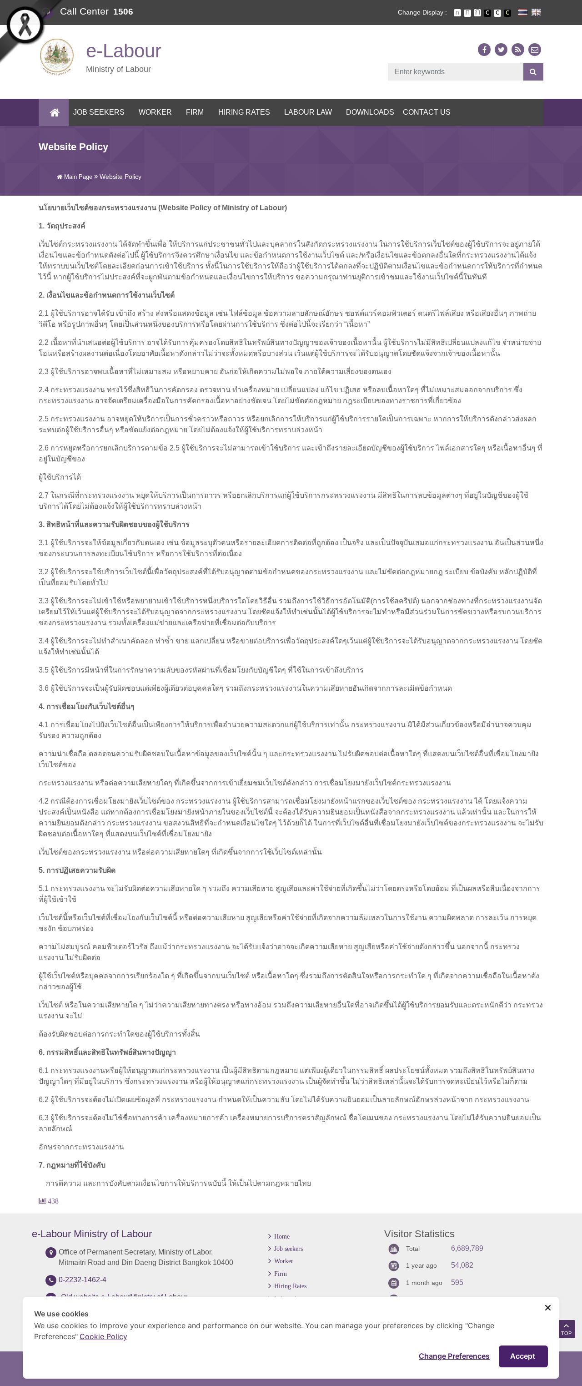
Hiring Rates (244, 112)
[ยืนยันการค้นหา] (533, 72)
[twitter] (501, 50)
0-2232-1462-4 (82, 1280)
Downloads (370, 112)
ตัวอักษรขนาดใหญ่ (477, 12)
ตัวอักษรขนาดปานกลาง (467, 13)
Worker (155, 112)
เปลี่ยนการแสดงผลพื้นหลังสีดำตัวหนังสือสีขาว (487, 13)
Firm (195, 112)
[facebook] (484, 50)
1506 (123, 11)
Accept (523, 1356)
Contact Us (427, 112)
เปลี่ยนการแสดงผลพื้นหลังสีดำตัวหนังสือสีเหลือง (507, 13)
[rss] (518, 50)
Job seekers (99, 112)
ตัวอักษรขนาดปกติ (457, 12)
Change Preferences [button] (454, 1356)
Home (282, 1236)
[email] (534, 50)
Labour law (308, 112)
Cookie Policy (103, 1336)
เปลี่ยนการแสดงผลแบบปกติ (497, 13)
